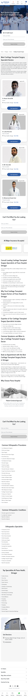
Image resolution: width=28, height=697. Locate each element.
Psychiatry (4, 599)
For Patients (3, 669)
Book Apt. (12, 695)
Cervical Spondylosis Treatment (8, 485)
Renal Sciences (4, 588)
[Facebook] (10, 686)
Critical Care (4, 600)
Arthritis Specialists (5, 538)
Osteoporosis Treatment (6, 494)
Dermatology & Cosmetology (7, 592)
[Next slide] (27, 399)
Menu (2, 695)
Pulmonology (4, 602)
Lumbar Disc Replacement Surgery (8, 458)
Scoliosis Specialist (5, 552)
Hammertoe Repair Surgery (7, 479)
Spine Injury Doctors (5, 531)
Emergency (13, 3)
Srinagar (6, 51)
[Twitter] (13, 686)
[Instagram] (15, 686)
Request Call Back (14, 44)
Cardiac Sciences (5, 576)
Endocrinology (4, 609)
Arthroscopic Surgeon (6, 540)
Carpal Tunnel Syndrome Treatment (8, 471)
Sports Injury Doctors (6, 533)
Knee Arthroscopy (5, 456)
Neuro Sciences (5, 580)
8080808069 (8, 642)
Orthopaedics (4, 584)
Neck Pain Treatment (6, 481)
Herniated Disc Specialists (6, 546)
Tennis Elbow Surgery (6, 483)
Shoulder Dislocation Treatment (8, 469)
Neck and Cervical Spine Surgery (8, 454)
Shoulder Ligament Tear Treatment (8, 513)
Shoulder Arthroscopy (6, 473)
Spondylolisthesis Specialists (7, 550)
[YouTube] (17, 686)
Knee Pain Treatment (6, 519)
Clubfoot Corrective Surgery (7, 496)
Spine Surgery (4, 452)
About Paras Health (5, 679)
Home (2, 51)
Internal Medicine (5, 596)
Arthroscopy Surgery (6, 450)
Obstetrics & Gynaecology (7, 586)
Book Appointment (14, 108)
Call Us (25, 695)
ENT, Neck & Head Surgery (7, 594)
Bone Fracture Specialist (6, 536)
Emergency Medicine (6, 607)
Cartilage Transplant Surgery (7, 492)
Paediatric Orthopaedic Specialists (8, 556)
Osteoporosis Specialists (6, 560)
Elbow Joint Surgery (5, 466)
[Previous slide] (1, 399)
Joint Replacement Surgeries (7, 448)
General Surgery (5, 590)
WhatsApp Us (19, 695)
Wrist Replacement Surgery (7, 489)
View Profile (16, 102)
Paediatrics (4, 605)
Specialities (3, 672)
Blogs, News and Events (6, 675)
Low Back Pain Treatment (6, 515)
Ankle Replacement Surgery (7, 498)
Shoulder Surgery (5, 463)
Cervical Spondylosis (6, 544)
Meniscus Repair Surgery (6, 500)
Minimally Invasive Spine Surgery (8, 487)
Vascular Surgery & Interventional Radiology (10, 611)
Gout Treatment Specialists (7, 554)
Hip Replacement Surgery (6, 460)
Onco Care (4, 578)
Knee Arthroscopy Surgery (7, 475)
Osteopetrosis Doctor (6, 529)
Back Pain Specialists (6, 562)
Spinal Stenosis (5, 548)
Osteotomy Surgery (5, 465)
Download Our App (5, 682)
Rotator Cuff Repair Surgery (7, 477)
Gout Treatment (5, 502)
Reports (18, 3)
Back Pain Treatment (6, 517)
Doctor (11, 51)
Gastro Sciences (5, 582)
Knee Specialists (5, 542)
